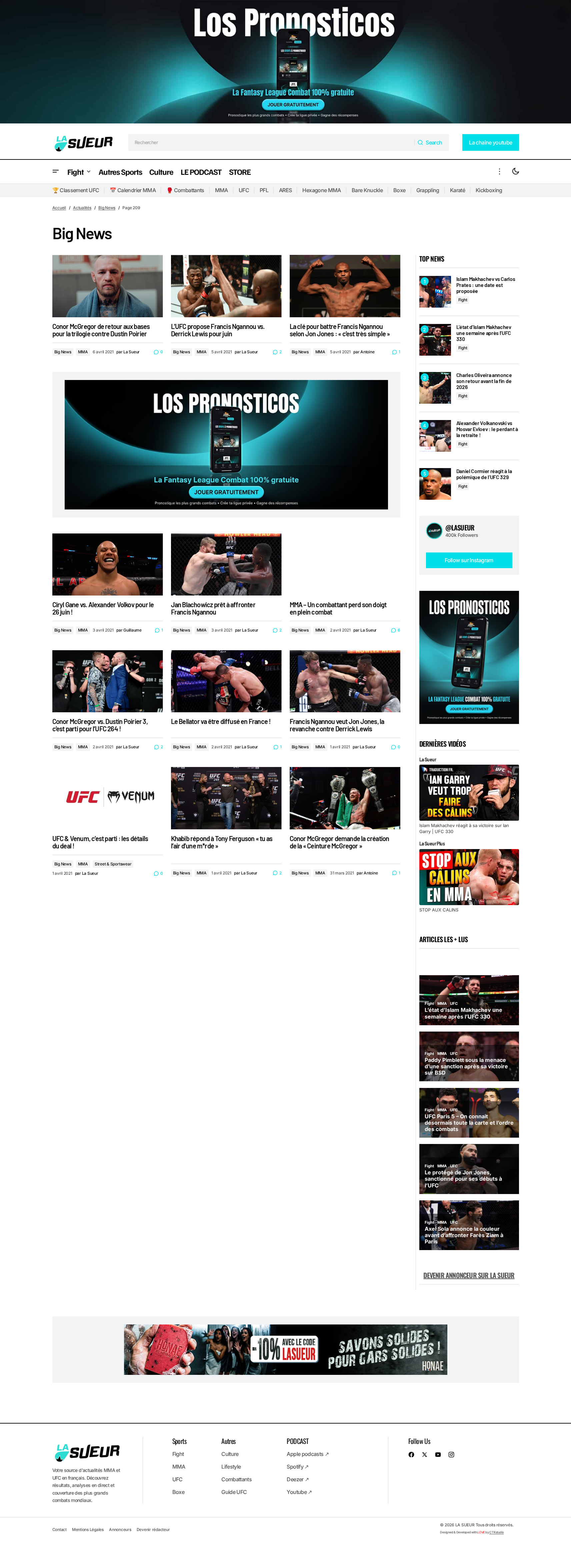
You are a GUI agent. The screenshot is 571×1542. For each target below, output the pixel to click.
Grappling (427, 190)
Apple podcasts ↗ (308, 1454)
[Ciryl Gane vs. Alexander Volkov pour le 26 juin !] (107, 564)
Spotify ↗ (297, 1466)
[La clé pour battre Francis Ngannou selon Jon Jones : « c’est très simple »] (345, 286)
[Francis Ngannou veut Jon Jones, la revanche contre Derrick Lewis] (345, 681)
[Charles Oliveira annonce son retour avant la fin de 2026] (435, 388)
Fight (462, 299)
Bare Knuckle (367, 190)
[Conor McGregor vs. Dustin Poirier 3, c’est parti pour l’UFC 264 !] (107, 681)
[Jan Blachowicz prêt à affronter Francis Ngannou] (226, 564)
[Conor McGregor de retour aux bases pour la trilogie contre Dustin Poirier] (107, 286)
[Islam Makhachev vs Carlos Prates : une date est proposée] (435, 292)
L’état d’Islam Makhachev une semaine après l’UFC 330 (483, 333)
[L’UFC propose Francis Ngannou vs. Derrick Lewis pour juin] (226, 286)
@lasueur (460, 527)
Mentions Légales (88, 1529)
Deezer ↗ (298, 1479)
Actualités (82, 207)
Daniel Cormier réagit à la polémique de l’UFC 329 (484, 474)
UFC (244, 190)
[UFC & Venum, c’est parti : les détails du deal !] (107, 798)
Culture (230, 1454)
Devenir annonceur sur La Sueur (468, 1275)
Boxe (399, 190)
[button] (56, 171)
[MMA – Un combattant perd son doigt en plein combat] (345, 564)
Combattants (236, 1479)
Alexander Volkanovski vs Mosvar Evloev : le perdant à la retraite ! (487, 429)
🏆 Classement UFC (75, 190)
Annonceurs (120, 1529)
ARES (285, 190)
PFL (264, 190)
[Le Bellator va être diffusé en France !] (226, 681)
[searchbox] (271, 142)
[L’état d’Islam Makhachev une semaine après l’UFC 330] (435, 340)
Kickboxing (489, 190)
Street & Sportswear (113, 863)
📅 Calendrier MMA (133, 190)
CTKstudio (496, 1532)
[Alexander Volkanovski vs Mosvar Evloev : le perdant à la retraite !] (435, 436)
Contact (59, 1529)
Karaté (457, 190)
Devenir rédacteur (153, 1529)
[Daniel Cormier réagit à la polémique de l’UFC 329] (435, 484)
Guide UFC (234, 1492)
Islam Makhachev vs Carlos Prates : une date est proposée (485, 285)
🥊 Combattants (185, 190)
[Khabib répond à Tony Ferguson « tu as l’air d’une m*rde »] (226, 798)
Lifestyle (231, 1466)
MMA (221, 190)
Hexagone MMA (321, 190)
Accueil (59, 207)
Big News (106, 207)
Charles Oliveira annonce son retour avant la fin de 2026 (484, 381)
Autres (228, 1441)
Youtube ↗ (299, 1492)
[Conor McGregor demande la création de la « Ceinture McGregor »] (345, 798)
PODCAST (297, 1441)
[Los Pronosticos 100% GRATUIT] (285, 63)
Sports (179, 1441)
